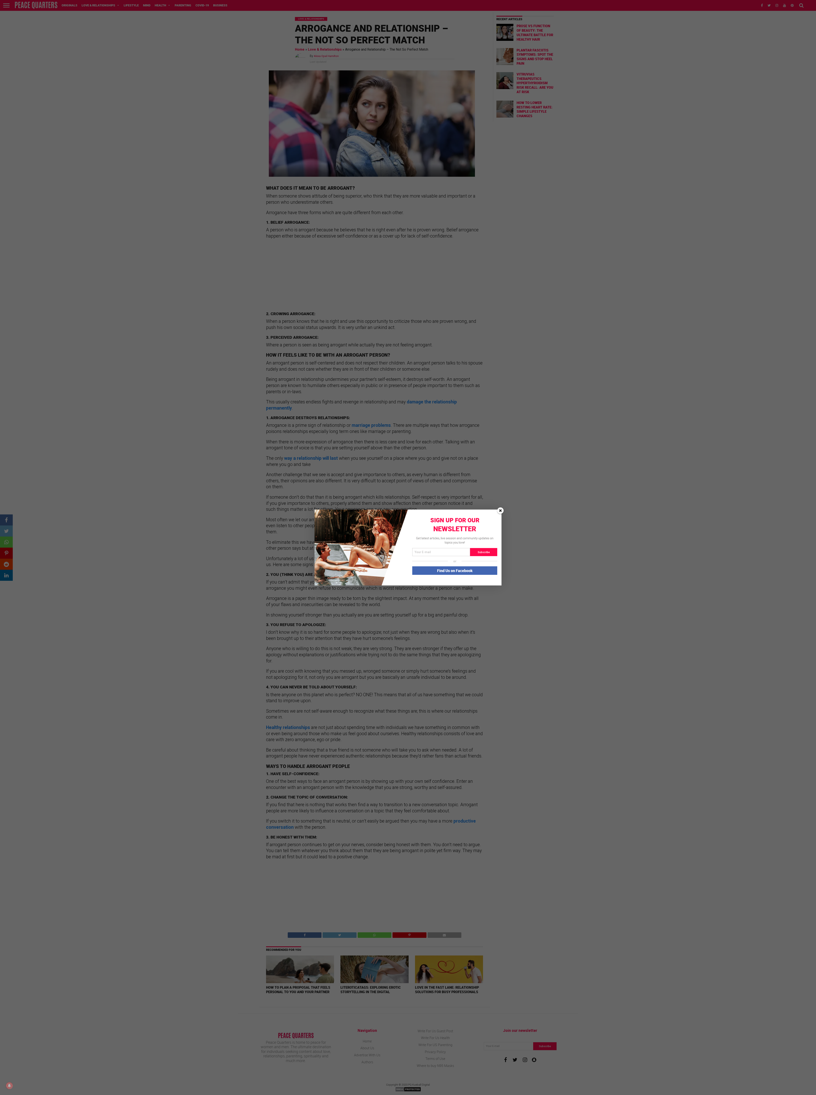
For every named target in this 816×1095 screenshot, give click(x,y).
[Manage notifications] (9, 1085)
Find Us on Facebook (455, 570)
